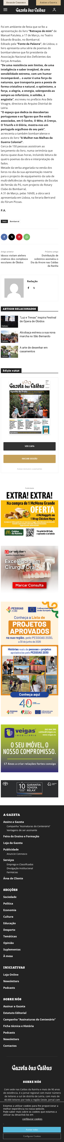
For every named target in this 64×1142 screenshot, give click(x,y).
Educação (9, 923)
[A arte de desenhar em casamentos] (9, 352)
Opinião (8, 943)
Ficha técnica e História (18, 1026)
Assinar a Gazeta (14, 1006)
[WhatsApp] (26, 237)
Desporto (9, 930)
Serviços (8, 860)
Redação (32, 281)
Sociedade (9, 897)
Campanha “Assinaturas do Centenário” (28, 826)
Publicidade (11, 849)
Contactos (10, 1046)
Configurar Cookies (32, 1136)
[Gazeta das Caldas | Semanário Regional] (30, 10)
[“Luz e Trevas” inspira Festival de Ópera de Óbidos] (9, 322)
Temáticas (10, 936)
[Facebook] (4, 237)
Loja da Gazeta (13, 843)
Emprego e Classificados (20, 864)
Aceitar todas (32, 1129)
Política (8, 903)
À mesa (8, 956)
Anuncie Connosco (17, 853)
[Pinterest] (19, 237)
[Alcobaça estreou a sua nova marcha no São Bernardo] (9, 337)
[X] (11, 237)
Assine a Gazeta (13, 822)
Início (5, 19)
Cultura (5, 326)
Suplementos (12, 949)
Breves (13, 19)
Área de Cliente (13, 878)
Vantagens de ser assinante (22, 830)
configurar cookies (32, 1118)
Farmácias (12, 872)
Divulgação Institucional (20, 868)
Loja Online (10, 974)
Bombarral (14, 221)
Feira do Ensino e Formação (21, 836)
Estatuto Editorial (14, 1013)
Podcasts (9, 988)
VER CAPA (29, 446)
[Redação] (14, 288)
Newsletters (11, 981)
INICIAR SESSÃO (29, 458)
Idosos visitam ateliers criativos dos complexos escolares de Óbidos (14, 259)
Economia (9, 910)
